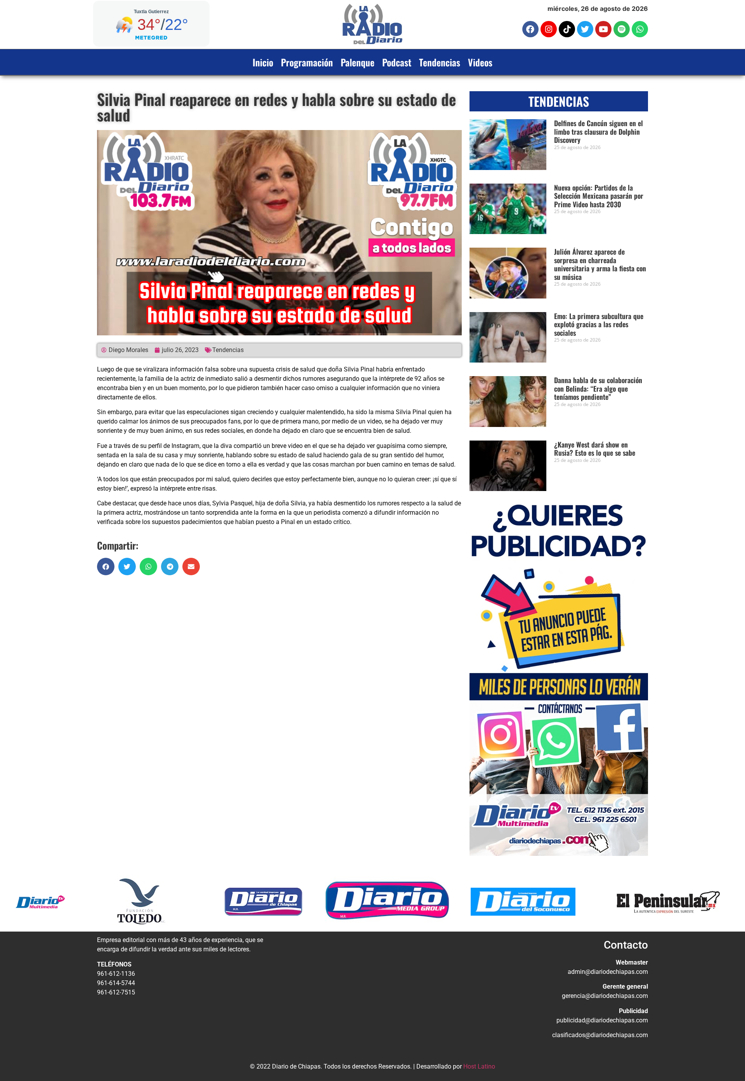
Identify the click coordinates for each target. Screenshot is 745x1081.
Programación (307, 62)
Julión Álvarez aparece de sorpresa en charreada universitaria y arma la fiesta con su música (600, 264)
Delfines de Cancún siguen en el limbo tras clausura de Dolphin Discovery (598, 131)
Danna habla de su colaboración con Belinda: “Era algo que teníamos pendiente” (598, 388)
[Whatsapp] (640, 29)
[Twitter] (585, 29)
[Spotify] (621, 29)
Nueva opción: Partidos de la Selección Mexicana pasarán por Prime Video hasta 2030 (598, 195)
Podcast (396, 62)
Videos (480, 62)
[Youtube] (603, 29)
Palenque (357, 62)
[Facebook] (530, 29)
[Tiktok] (567, 29)
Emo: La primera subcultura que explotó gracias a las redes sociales (598, 324)
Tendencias (439, 62)
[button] (105, 566)
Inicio (263, 62)
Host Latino (479, 1066)
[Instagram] (549, 29)
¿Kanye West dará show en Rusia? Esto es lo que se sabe (594, 448)
